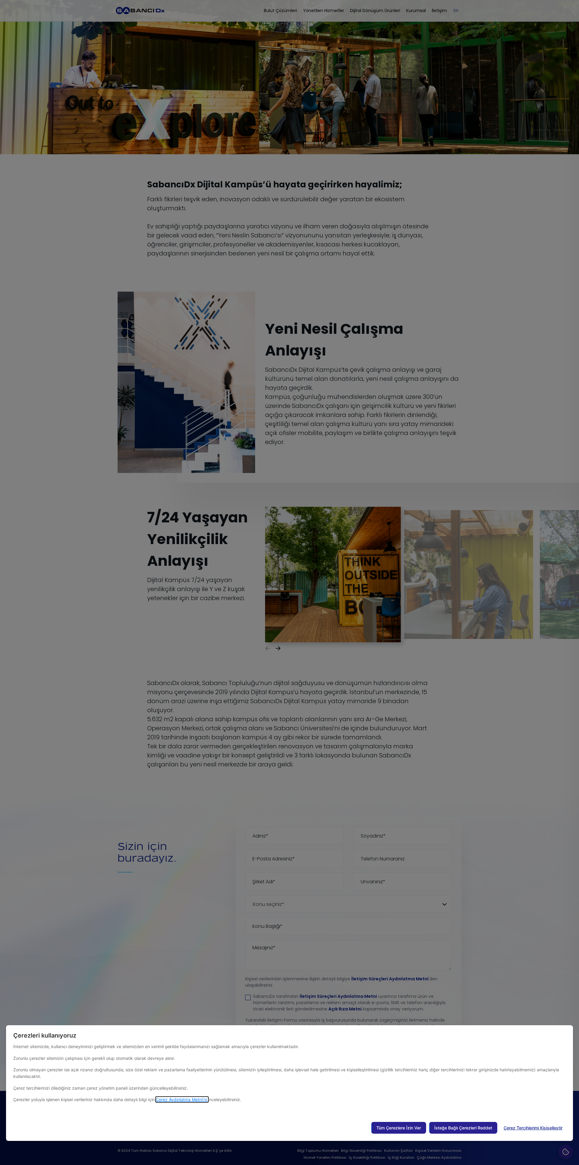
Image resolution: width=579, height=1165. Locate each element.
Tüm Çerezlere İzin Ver (398, 1127)
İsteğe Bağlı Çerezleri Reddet (463, 1127)
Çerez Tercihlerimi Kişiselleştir (533, 1127)
